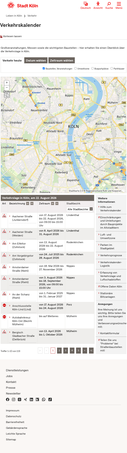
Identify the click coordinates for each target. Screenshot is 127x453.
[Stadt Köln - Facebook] (7, 399)
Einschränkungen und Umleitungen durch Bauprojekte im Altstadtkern (111, 222)
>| (91, 350)
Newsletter (13, 393)
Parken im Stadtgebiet (107, 246)
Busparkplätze (101, 68)
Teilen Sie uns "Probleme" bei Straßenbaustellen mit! (111, 345)
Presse (10, 388)
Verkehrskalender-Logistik (111, 264)
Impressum (12, 410)
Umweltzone (83, 68)
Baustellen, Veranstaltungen (59, 68)
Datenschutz (13, 416)
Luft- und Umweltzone (107, 236)
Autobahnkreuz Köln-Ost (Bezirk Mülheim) (22, 321)
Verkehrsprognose (111, 255)
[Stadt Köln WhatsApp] (44, 399)
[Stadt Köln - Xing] (25, 399)
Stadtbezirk (73, 203)
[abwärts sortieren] (27, 203)
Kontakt (11, 382)
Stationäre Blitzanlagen (107, 295)
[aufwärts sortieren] (31, 203)
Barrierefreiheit (15, 422)
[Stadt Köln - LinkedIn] (31, 399)
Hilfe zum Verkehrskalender (110, 208)
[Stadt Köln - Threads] (19, 399)
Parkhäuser (119, 68)
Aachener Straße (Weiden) (22, 233)
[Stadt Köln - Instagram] (13, 399)
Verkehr (32, 15)
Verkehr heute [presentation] (12, 60)
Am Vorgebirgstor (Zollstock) (22, 257)
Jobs (9, 376)
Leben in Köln (14, 15)
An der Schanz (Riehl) (21, 296)
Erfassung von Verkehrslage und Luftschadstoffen (110, 276)
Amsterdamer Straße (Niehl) (20, 269)
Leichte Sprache (16, 433)
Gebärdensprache (16, 428)
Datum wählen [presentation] (36, 60)
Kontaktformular (109, 333)
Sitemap (11, 439)
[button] (119, 6)
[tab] (12, 60)
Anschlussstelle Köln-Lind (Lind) (21, 307)
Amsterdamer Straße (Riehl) (20, 280)
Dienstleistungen (17, 370)
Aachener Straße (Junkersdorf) (22, 218)
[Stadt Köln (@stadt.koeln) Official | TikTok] (50, 399)
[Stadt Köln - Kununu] (37, 399)
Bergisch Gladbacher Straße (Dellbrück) (23, 336)
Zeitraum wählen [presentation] (61, 60)
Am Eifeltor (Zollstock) (19, 245)
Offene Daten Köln (111, 286)
